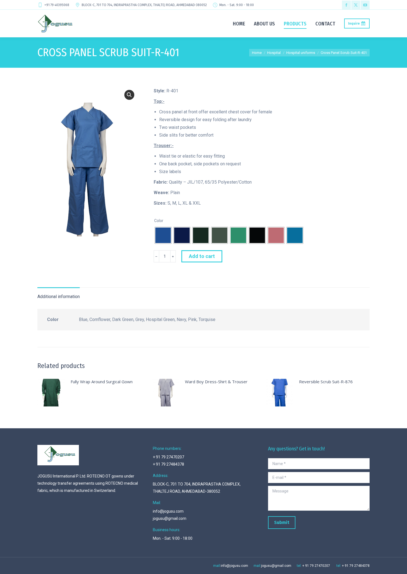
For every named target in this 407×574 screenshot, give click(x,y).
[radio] (163, 235)
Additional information (58, 296)
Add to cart (202, 256)
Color (158, 220)
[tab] (58, 294)
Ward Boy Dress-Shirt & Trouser (216, 381)
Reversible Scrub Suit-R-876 (326, 381)
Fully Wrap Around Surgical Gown (102, 381)
